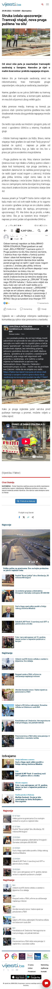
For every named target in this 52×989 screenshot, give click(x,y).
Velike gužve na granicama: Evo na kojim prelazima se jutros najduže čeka (25, 569)
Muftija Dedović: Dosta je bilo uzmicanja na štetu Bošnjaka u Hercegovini (28, 799)
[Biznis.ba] (37, 956)
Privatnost (31, 972)
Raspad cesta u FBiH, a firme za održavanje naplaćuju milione (28, 675)
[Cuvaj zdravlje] (30, 956)
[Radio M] (6, 956)
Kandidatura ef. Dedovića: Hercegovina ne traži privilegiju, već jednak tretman (32, 722)
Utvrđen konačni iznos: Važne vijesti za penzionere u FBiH (31, 691)
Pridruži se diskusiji (27, 501)
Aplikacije (44, 968)
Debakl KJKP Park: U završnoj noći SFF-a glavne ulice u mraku (32, 623)
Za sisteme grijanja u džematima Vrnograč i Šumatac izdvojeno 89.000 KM (32, 592)
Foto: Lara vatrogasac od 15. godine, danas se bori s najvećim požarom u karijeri (30, 639)
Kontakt (44, 972)
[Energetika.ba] (46, 956)
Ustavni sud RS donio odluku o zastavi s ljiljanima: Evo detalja (31, 660)
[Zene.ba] (22, 956)
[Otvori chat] (46, 983)
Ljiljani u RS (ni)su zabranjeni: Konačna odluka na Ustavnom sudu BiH (31, 706)
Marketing (44, 965)
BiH (18, 816)
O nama (30, 965)
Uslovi (30, 968)
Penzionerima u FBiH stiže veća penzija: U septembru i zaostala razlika (32, 737)
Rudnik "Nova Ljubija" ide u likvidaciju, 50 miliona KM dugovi (32, 577)
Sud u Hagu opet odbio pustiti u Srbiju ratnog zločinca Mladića (30, 607)
